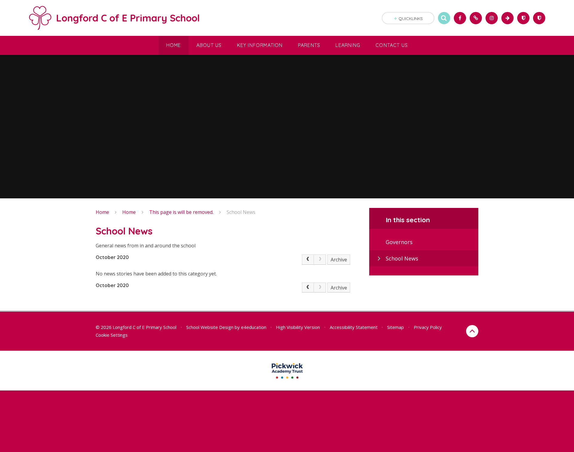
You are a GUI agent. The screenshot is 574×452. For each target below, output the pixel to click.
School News (241, 212)
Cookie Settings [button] (112, 335)
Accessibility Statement (354, 327)
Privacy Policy (428, 327)
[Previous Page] (308, 260)
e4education (253, 327)
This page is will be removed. (181, 212)
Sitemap (395, 327)
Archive (339, 259)
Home (102, 212)
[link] (320, 260)
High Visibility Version (298, 327)
